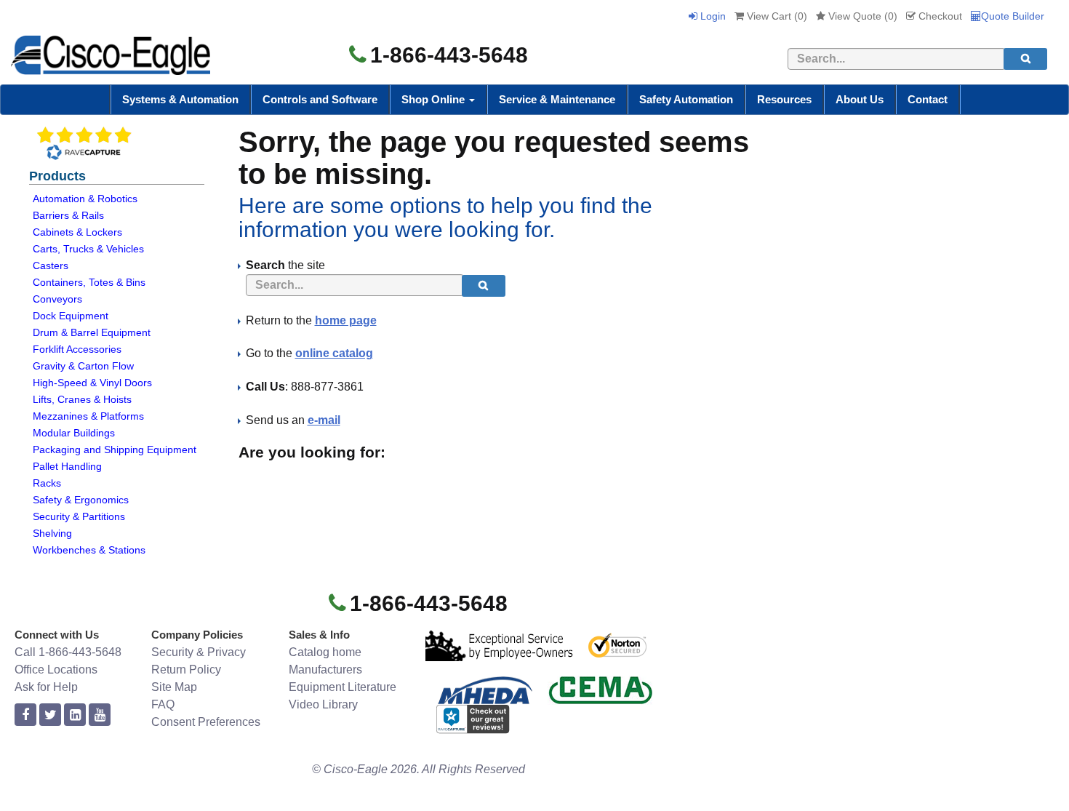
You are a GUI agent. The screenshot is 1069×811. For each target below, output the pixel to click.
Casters (50, 265)
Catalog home (325, 652)
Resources (784, 99)
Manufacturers (325, 669)
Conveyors (57, 299)
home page (346, 320)
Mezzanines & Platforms (88, 416)
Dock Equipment (70, 315)
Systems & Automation (180, 99)
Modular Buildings (74, 433)
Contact (928, 99)
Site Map (174, 687)
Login (711, 16)
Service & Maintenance (557, 99)
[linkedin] (75, 715)
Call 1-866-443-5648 (68, 652)
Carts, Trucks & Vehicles (88, 249)
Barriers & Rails (68, 215)
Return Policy (186, 669)
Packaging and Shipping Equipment (114, 449)
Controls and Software (320, 99)
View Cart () (775, 16)
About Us (860, 99)
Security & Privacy (198, 652)
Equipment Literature (342, 687)
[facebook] (25, 715)
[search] (1025, 59)
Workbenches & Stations (89, 550)
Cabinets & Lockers (77, 232)
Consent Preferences (205, 722)
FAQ (163, 704)
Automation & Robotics (85, 198)
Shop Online (434, 99)
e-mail (324, 420)
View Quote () (861, 16)
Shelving (52, 533)
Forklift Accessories (77, 349)
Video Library (323, 704)
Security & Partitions (79, 516)
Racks (47, 483)
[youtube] (100, 715)
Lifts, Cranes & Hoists (82, 399)
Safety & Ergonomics (81, 500)
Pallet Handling (67, 466)
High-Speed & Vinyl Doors (92, 382)
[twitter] (50, 715)
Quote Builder (1012, 16)
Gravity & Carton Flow (83, 366)
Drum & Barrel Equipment (92, 332)
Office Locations (56, 669)
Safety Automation (686, 99)
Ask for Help (46, 687)
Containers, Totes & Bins (89, 282)
